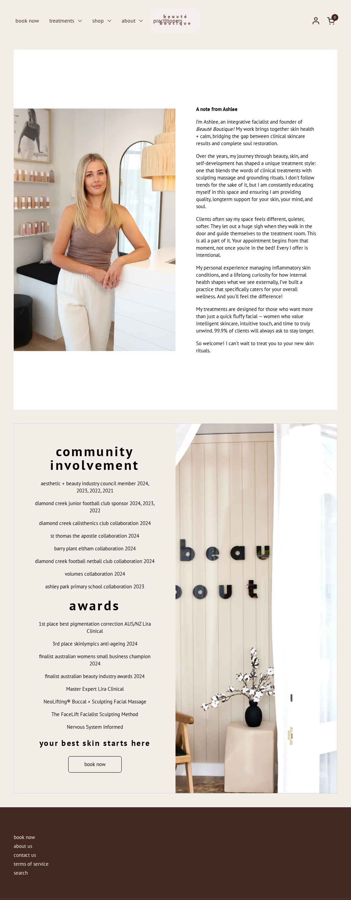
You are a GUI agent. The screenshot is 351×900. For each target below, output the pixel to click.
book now (24, 837)
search (21, 873)
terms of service (31, 864)
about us (23, 846)
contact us (25, 855)
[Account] (316, 20)
